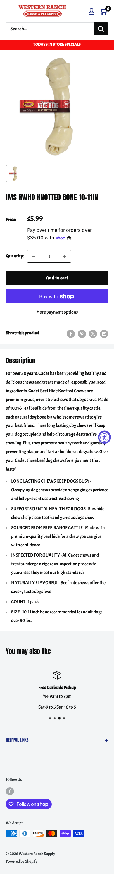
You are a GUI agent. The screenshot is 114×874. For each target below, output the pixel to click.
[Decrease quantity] (33, 256)
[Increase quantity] (64, 256)
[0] (103, 11)
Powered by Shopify (21, 861)
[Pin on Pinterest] (82, 333)
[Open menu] (9, 12)
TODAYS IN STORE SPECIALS (57, 44)
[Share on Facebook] (71, 333)
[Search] (101, 28)
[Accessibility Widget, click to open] (104, 437)
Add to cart (57, 278)
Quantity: (15, 256)
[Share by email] (104, 333)
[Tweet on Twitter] (93, 333)
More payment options (57, 312)
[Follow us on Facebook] (10, 791)
